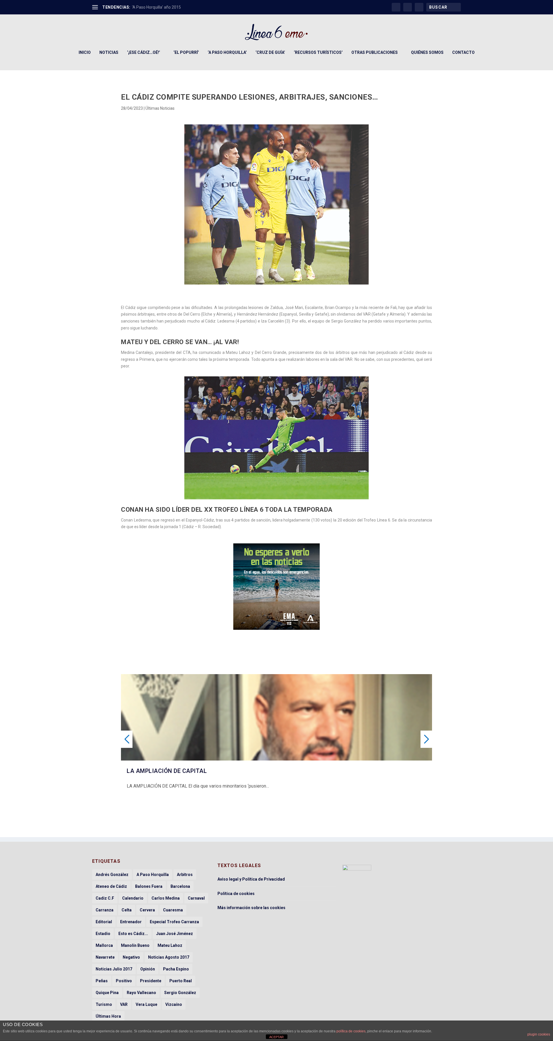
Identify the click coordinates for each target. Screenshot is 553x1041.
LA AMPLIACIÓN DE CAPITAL (167, 770)
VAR (124, 1004)
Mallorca (104, 945)
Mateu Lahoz (170, 945)
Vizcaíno (173, 1004)
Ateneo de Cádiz (111, 886)
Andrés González (112, 874)
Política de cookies (236, 893)
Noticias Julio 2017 (114, 969)
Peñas (102, 981)
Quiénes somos (427, 52)
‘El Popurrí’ (186, 52)
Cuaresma (173, 910)
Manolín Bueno (135, 945)
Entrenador (131, 921)
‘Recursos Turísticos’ (318, 52)
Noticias (108, 52)
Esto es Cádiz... (133, 933)
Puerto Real (180, 981)
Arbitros (185, 874)
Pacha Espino (176, 969)
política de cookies (350, 1031)
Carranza (104, 910)
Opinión (147, 969)
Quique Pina (107, 992)
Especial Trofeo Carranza (174, 921)
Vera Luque (146, 1004)
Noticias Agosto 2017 (168, 957)
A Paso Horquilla (153, 874)
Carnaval (196, 898)
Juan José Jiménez (174, 933)
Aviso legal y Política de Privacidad (251, 879)
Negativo (131, 957)
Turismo (104, 1004)
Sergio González (180, 992)
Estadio (103, 933)
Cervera (147, 910)
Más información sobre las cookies (251, 907)
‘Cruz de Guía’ (270, 52)
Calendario (132, 898)
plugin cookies (538, 1034)
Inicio (85, 52)
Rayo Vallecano (141, 992)
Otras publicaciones (374, 52)
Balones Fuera (148, 886)
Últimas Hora (108, 1016)
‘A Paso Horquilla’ (227, 52)
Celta (127, 910)
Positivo (124, 981)
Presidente (150, 981)
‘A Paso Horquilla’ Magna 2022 (159, 7)
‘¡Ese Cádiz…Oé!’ (143, 52)
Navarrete (105, 957)
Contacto (463, 52)
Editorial (104, 921)
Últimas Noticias (160, 108)
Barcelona (180, 886)
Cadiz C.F (105, 898)
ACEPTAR (276, 1037)
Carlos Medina (165, 898)
